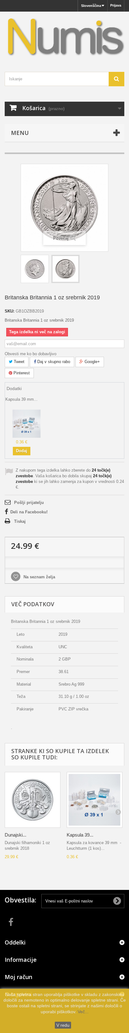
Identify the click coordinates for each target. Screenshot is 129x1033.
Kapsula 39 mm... (21, 399)
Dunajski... (15, 835)
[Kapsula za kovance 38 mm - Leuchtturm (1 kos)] (27, 423)
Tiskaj (20, 521)
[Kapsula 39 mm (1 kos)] (94, 800)
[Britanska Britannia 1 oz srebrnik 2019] (35, 269)
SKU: (9, 311)
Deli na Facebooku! (29, 512)
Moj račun (18, 977)
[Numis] (64, 36)
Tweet (18, 361)
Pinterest (21, 373)
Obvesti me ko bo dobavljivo (30, 353)
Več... (82, 1011)
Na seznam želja (38, 577)
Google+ (91, 361)
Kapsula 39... (80, 835)
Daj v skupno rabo (53, 361)
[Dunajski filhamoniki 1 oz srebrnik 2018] (32, 800)
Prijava (115, 5)
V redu (63, 1025)
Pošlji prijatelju (29, 502)
